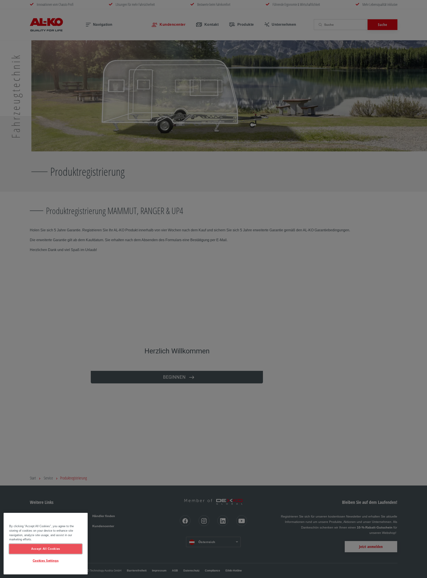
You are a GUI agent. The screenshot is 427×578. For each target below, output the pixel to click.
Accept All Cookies (45, 548)
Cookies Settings (46, 560)
